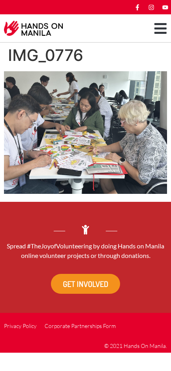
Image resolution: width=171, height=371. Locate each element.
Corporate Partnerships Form (80, 325)
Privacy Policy (20, 325)
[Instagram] (151, 7)
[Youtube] (165, 7)
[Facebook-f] (137, 7)
